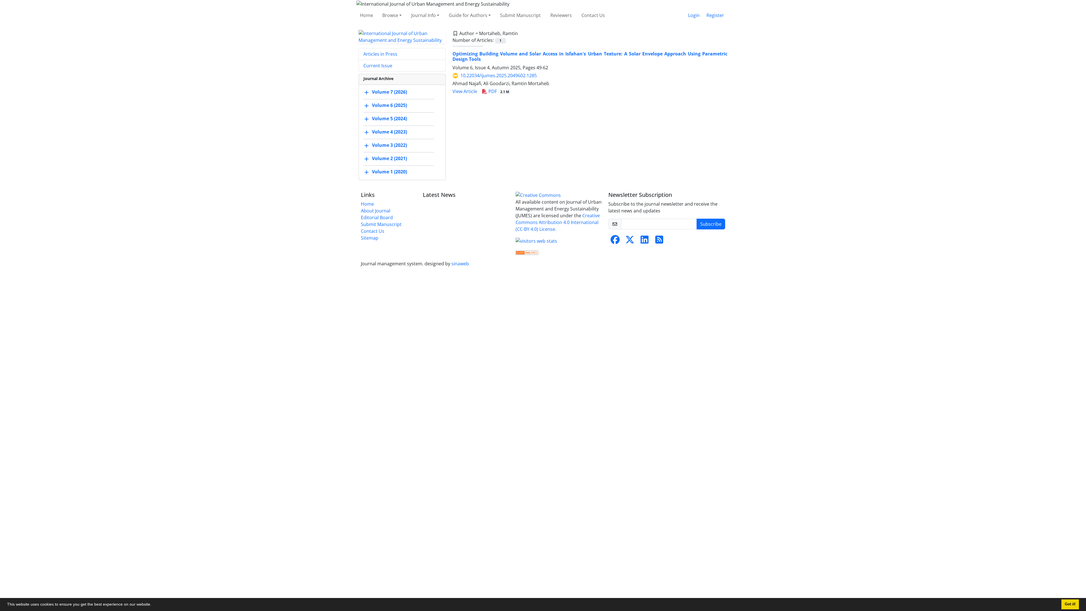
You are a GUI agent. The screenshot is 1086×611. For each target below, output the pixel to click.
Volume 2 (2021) (389, 158)
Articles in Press (380, 54)
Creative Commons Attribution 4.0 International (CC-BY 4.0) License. (558, 222)
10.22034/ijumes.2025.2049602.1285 (498, 75)
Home (366, 15)
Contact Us (593, 15)
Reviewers (561, 15)
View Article (465, 91)
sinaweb (460, 264)
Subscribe (710, 224)
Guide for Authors (468, 15)
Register (715, 15)
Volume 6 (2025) (389, 105)
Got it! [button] (1070, 604)
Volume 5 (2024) (389, 118)
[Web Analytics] (527, 252)
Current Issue (377, 66)
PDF (498, 91)
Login (694, 15)
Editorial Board (377, 217)
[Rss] (659, 241)
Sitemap (369, 238)
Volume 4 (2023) (389, 132)
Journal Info (423, 15)
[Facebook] (615, 241)
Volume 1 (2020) (389, 172)
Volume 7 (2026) (389, 92)
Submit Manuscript (520, 15)
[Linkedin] (644, 241)
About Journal (375, 211)
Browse (390, 15)
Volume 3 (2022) (389, 145)
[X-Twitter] (630, 241)
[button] (153, 605)
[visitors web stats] (536, 240)
